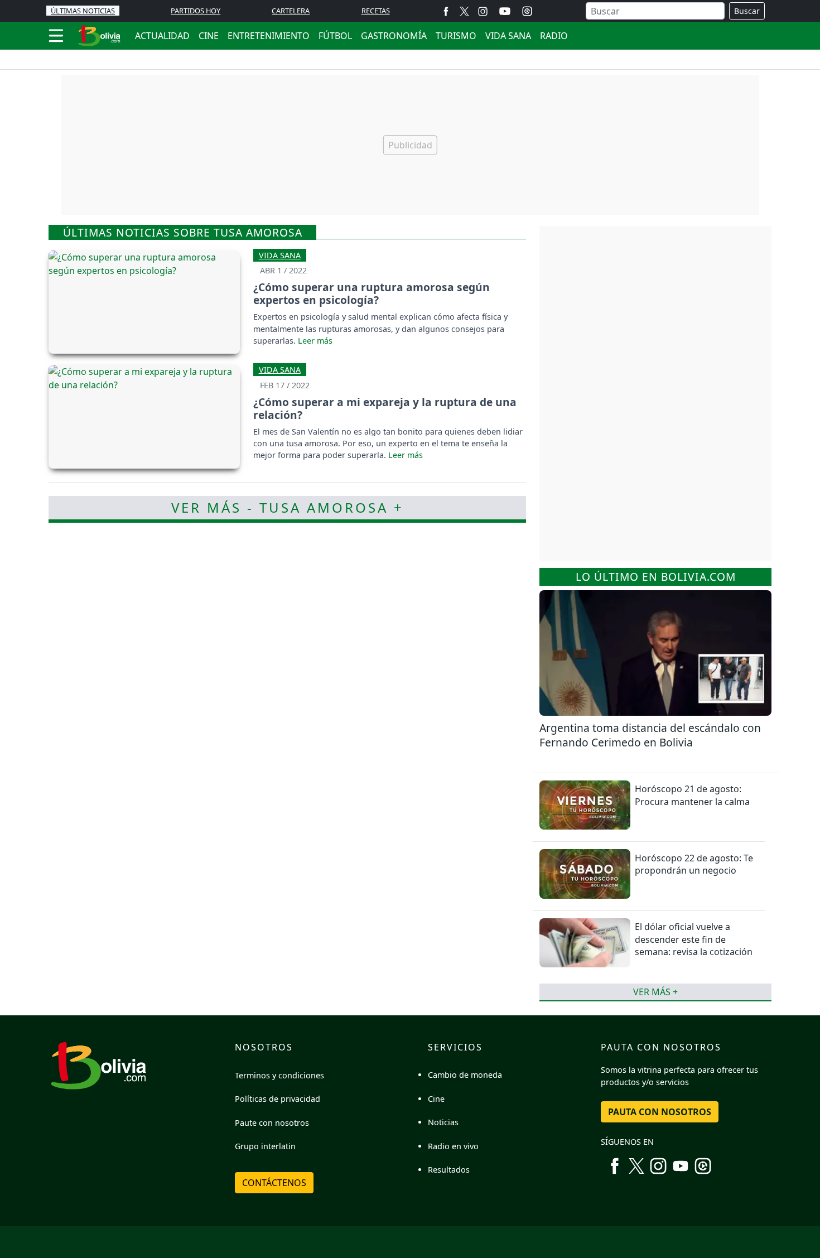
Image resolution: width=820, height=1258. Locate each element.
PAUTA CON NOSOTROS (659, 1112)
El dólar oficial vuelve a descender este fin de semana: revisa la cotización (694, 939)
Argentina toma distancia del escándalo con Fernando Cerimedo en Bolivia (650, 735)
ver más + (655, 992)
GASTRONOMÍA (394, 36)
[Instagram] (483, 11)
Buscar (747, 11)
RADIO (554, 36)
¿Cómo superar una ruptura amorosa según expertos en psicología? (371, 293)
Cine (436, 1098)
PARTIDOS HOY (195, 11)
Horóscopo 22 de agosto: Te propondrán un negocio (694, 864)
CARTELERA (291, 11)
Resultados (449, 1169)
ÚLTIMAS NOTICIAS (83, 11)
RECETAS (375, 11)
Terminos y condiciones (279, 1075)
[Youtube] (504, 11)
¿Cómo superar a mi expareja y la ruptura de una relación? (385, 408)
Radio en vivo (453, 1146)
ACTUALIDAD (162, 36)
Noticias (443, 1122)
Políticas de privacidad (277, 1098)
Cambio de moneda (465, 1074)
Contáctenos (274, 1183)
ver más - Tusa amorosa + (287, 507)
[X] (464, 11)
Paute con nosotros (272, 1122)
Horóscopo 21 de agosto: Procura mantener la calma (692, 795)
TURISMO (456, 36)
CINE (209, 36)
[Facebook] (446, 11)
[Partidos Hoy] (527, 11)
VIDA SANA (508, 36)
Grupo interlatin (265, 1146)
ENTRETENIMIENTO (269, 36)
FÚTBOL (335, 36)
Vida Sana (280, 255)
